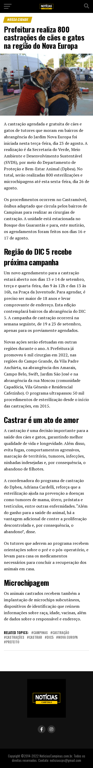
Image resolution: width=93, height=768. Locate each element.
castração (60, 633)
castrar (35, 637)
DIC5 (50, 637)
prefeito (12, 642)
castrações (15, 637)
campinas (40, 633)
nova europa (68, 637)
